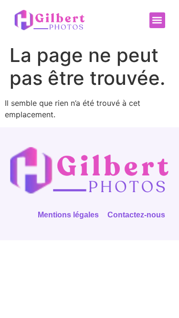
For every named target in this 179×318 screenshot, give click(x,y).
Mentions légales (68, 215)
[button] (157, 20)
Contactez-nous (136, 215)
